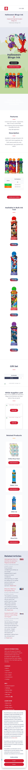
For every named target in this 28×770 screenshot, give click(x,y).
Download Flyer (14, 66)
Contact (7, 679)
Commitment (8, 677)
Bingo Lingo (8, 705)
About (7, 668)
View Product (14, 462)
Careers (7, 670)
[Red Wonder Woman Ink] (14, 228)
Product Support (9, 685)
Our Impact (8, 675)
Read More (14, 62)
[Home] (14, 17)
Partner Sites (8, 690)
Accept (14, 760)
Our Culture (8, 672)
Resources (8, 703)
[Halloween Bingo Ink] (14, 405)
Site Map (7, 694)
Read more (13, 585)
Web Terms (8, 692)
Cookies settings (14, 757)
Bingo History (8, 707)
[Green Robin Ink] (14, 298)
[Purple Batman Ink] (14, 334)
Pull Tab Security (9, 709)
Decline (14, 764)
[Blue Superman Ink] (14, 263)
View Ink (14, 244)
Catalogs (7, 688)
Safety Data (8, 696)
